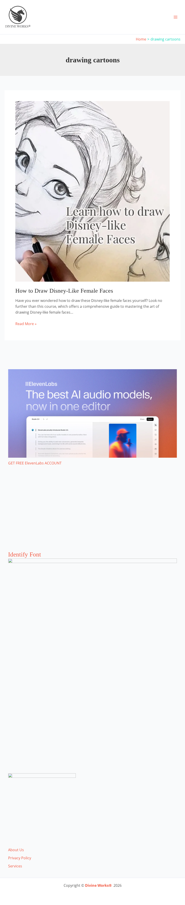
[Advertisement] (92, 512)
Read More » (26, 324)
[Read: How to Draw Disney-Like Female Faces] (92, 190)
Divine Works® (98, 885)
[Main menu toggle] (175, 17)
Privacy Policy (19, 857)
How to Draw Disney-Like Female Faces (64, 290)
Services (15, 866)
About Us (16, 849)
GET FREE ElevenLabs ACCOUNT (35, 463)
